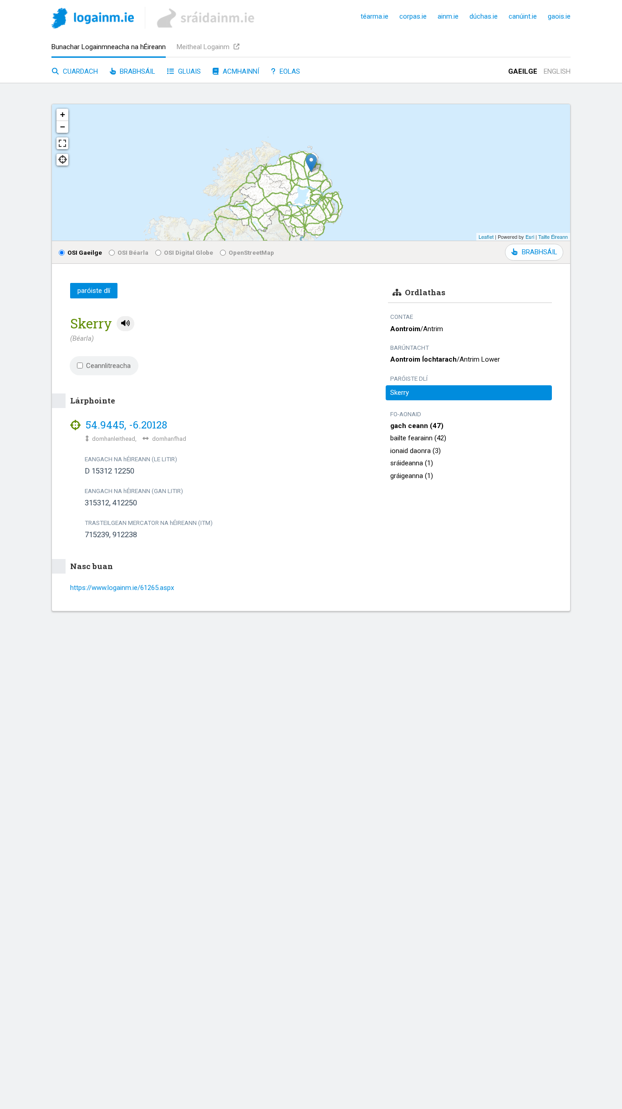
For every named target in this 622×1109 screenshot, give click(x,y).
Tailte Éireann (553, 236)
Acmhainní (240, 71)
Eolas (289, 71)
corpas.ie (413, 16)
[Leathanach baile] (92, 20)
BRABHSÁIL (539, 252)
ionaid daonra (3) (415, 451)
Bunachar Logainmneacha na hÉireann (108, 47)
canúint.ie (523, 16)
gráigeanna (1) (411, 476)
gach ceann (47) (417, 426)
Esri (529, 236)
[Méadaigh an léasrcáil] (62, 143)
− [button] (62, 126)
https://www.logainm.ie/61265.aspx (122, 588)
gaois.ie (559, 16)
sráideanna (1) (411, 463)
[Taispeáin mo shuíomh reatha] (62, 160)
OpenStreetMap (251, 252)
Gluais (188, 71)
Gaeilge (522, 71)
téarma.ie (374, 16)
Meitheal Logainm (204, 47)
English (557, 71)
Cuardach (79, 71)
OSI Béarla (132, 252)
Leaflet (486, 236)
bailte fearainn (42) (418, 438)
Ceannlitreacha (108, 366)
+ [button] (62, 114)
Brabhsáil (136, 71)
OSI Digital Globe (188, 252)
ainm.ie (448, 16)
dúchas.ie (483, 16)
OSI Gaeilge (84, 252)
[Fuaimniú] (125, 323)
